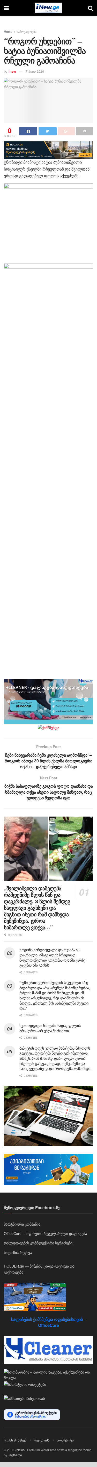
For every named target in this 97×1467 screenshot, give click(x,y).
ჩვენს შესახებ (15, 1440)
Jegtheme (15, 1455)
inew (12, 71)
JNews (20, 1449)
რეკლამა (42, 1440)
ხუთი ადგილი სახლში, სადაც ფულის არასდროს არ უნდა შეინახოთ (49, 1028)
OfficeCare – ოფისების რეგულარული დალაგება (45, 1233)
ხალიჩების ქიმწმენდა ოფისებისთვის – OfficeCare (48, 1322)
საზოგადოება (26, 31)
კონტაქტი (65, 1440)
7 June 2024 (35, 71)
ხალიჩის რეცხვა (18, 1252)
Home (8, 31)
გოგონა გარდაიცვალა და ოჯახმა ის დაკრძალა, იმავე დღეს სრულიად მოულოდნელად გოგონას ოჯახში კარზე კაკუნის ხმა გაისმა (52, 957)
